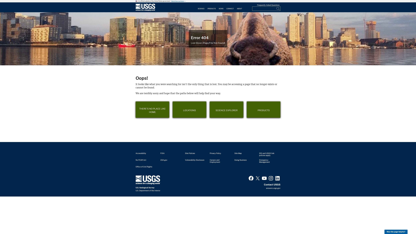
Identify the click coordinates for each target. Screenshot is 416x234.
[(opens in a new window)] (251, 178)
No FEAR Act (141, 160)
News (221, 9)
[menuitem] (201, 7)
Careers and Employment (215, 161)
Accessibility (141, 153)
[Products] (263, 110)
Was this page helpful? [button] (396, 232)
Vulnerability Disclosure (194, 160)
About (239, 9)
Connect (230, 9)
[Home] (145, 10)
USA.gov (163, 160)
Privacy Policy (215, 153)
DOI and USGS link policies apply (266, 154)
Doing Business (240, 160)
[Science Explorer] (226, 110)
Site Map (238, 153)
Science (201, 9)
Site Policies (190, 153)
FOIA (162, 153)
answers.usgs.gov (273, 188)
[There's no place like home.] (152, 110)
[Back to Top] (408, 226)
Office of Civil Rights (144, 167)
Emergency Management (264, 161)
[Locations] (189, 110)
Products (212, 9)
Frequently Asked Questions (268, 5)
